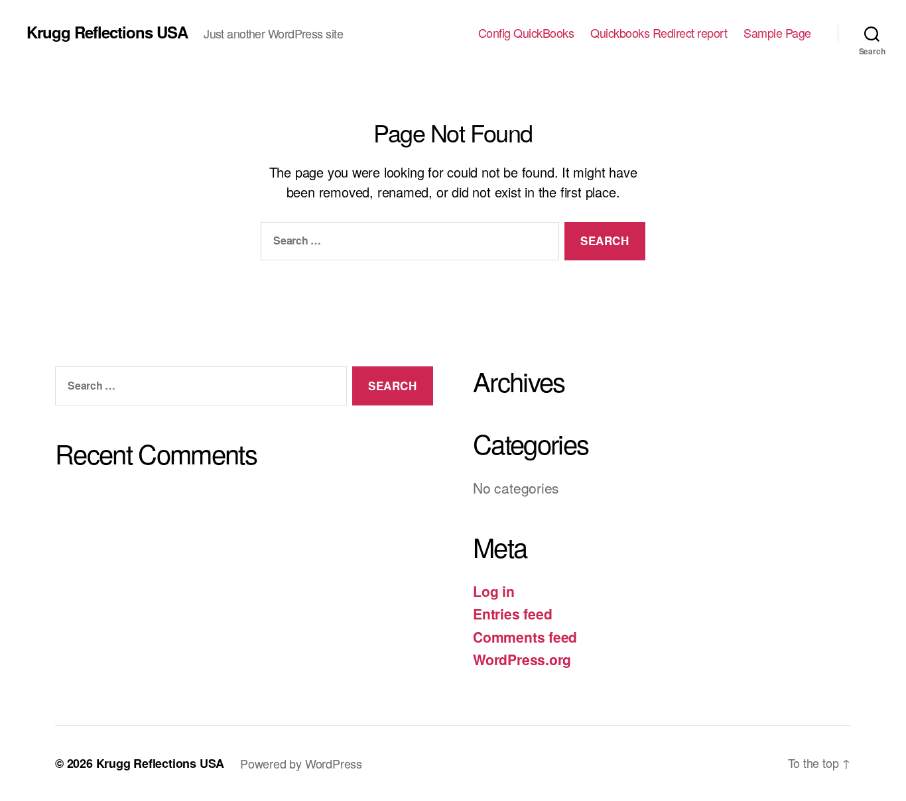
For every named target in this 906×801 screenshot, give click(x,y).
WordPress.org (522, 659)
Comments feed (525, 637)
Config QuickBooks (526, 33)
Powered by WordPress (301, 763)
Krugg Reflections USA (107, 32)
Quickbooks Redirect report (658, 33)
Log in (494, 591)
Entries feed (512, 613)
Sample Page (777, 33)
